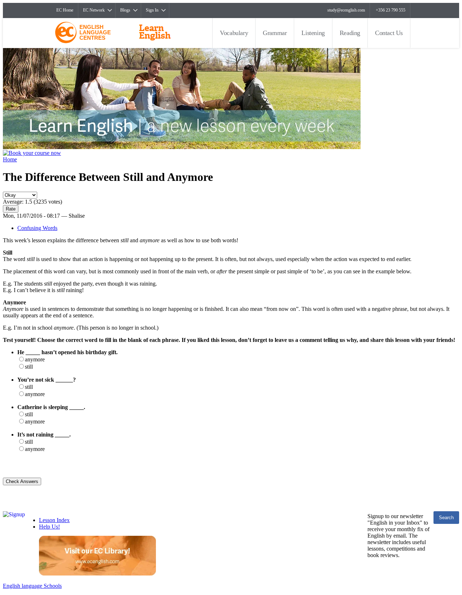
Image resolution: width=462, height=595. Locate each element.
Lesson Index (54, 520)
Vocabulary (234, 32)
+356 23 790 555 (390, 10)
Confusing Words (37, 228)
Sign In (152, 10)
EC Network (94, 10)
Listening (312, 32)
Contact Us (389, 32)
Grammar (275, 32)
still (29, 367)
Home (10, 159)
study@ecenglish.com (346, 10)
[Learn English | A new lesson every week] (182, 147)
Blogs (125, 10)
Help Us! (49, 527)
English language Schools (32, 586)
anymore (35, 359)
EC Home (64, 10)
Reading (350, 32)
